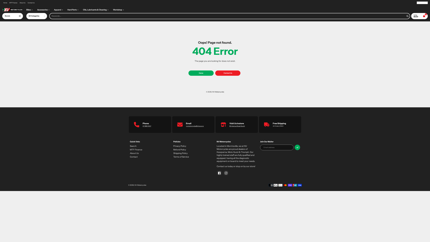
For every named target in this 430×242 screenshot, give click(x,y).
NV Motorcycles (218, 92)
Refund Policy (179, 149)
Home (5, 3)
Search (133, 146)
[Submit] (297, 147)
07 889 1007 (147, 126)
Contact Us (31, 3)
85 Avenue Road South (237, 126)
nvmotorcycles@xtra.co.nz (195, 126)
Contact (134, 157)
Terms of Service (181, 157)
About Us (22, 3)
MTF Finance (13, 3)
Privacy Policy (179, 146)
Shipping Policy (180, 153)
